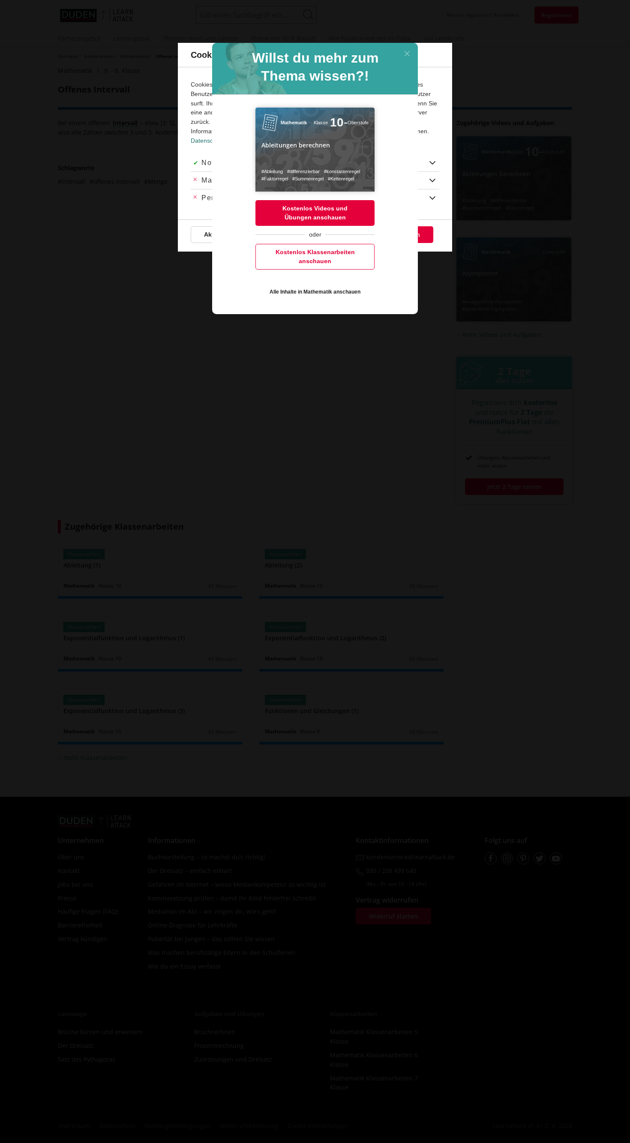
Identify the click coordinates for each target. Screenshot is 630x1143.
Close (407, 53)
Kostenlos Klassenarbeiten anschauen (315, 256)
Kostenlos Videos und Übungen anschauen (315, 213)
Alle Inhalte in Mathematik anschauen (315, 292)
